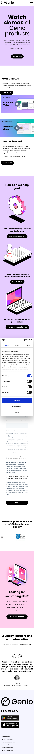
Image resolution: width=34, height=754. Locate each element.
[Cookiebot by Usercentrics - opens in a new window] (24, 340)
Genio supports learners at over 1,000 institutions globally (17, 524)
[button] (14, 656)
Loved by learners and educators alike (17, 637)
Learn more (6, 93)
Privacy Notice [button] (6, 736)
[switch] (29, 381)
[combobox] (17, 416)
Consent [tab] (6, 345)
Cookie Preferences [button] (7, 750)
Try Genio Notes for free (17, 327)
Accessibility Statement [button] (8, 742)
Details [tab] (17, 345)
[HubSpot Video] (17, 104)
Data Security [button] (5, 745)
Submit (17, 503)
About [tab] (28, 345)
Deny (17, 412)
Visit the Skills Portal (17, 236)
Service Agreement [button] (7, 739)
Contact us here (17, 617)
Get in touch (17, 282)
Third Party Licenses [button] (7, 747)
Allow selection (17, 406)
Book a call (17, 56)
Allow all (17, 400)
